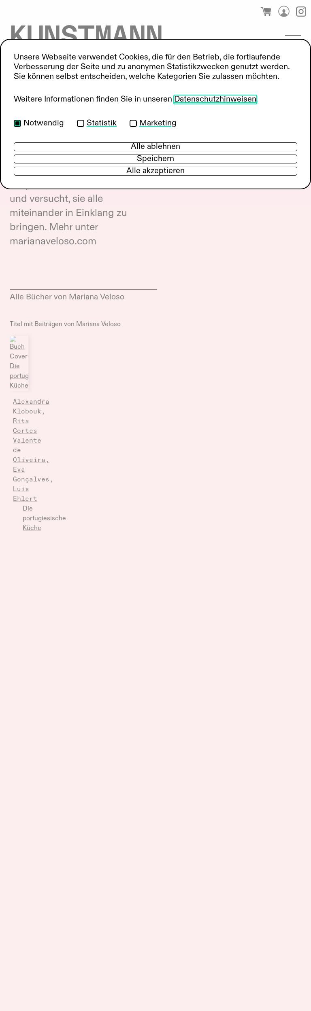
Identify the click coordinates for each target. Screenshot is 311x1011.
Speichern (155, 159)
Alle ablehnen (155, 147)
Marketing (158, 123)
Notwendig (43, 123)
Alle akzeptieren (155, 171)
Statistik (102, 123)
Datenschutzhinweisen (215, 99)
